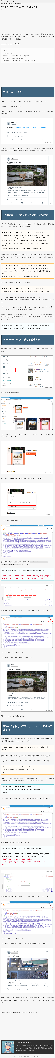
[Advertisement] (27, 20)
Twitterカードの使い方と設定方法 (11, 106)
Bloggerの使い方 (8, 3)
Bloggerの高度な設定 (17, 3)
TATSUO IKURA (25, 1042)
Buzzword (31, 1056)
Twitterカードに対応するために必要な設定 (16, 56)
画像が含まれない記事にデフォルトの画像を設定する (19, 60)
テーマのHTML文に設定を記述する (14, 58)
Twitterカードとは (9, 53)
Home (2, 3)
